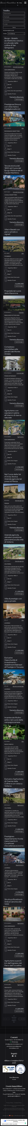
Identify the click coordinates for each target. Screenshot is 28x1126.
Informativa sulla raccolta (9, 1124)
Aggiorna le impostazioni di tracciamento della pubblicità (14, 1106)
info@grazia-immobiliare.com (14, 1044)
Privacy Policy (9, 1102)
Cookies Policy (18, 1102)
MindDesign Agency (20, 1115)
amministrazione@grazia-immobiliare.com (14, 1047)
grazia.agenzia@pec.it (14, 1096)
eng (20, 3)
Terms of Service (18, 1109)
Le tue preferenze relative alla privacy (15, 1120)
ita (17, 3)
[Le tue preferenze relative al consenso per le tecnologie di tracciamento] (25, 1123)
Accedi (14, 1079)
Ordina (5, 33)
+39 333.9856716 (18, 1039)
